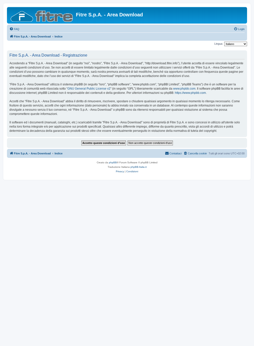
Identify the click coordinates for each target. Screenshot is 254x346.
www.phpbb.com (184, 88)
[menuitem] (14, 29)
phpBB (113, 162)
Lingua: (218, 43)
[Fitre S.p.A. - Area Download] (42, 15)
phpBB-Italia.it (138, 167)
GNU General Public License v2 (88, 88)
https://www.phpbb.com (190, 93)
